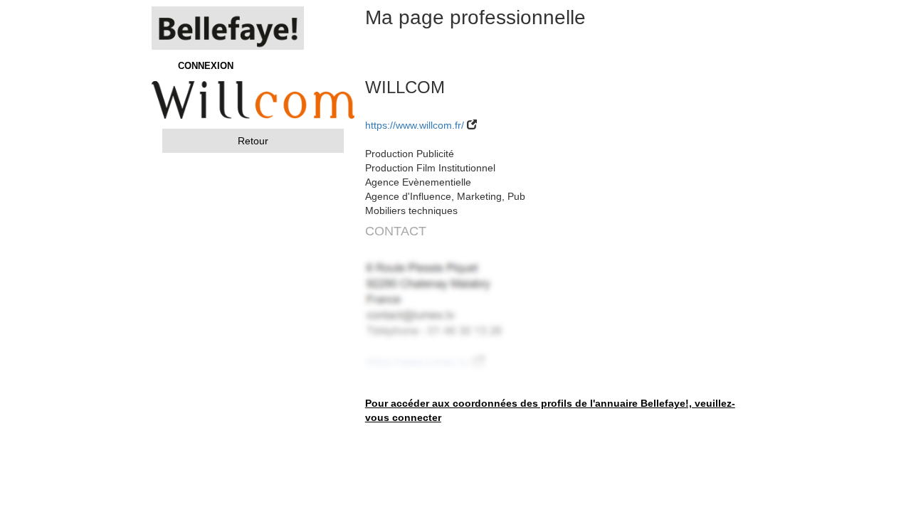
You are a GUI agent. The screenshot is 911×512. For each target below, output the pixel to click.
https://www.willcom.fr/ (414, 125)
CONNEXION (205, 65)
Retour (253, 140)
